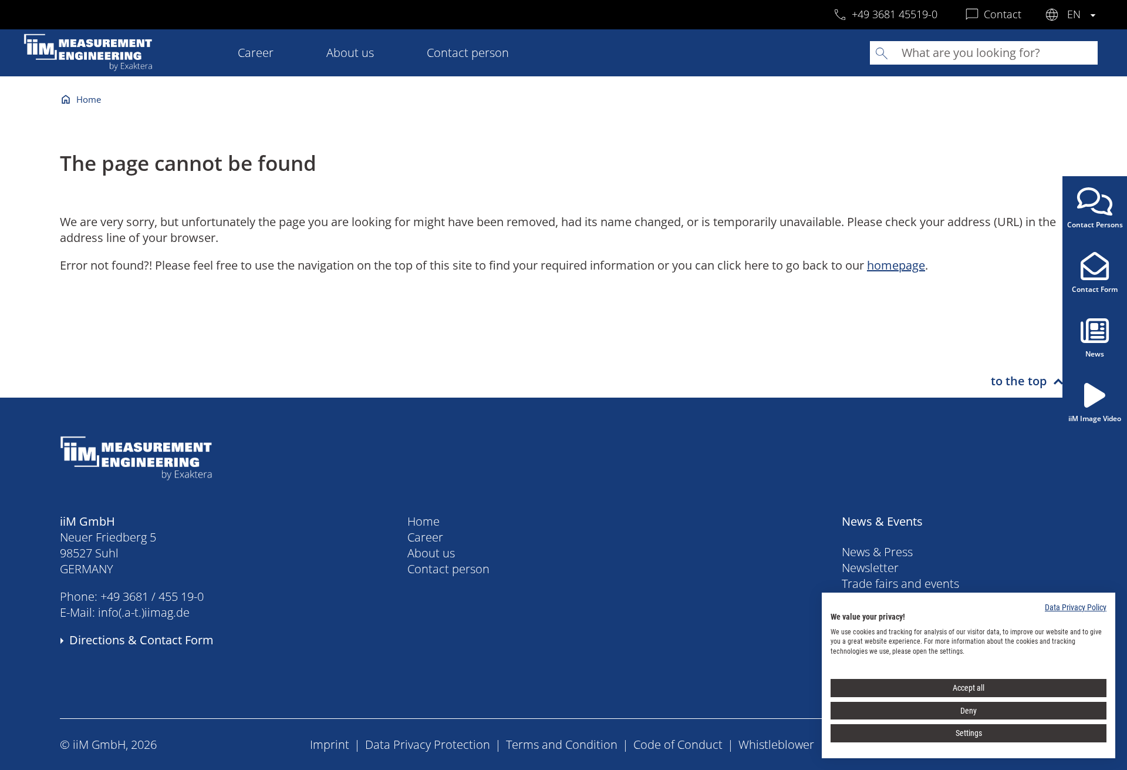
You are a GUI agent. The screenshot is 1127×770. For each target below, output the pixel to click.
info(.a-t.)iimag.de (144, 612)
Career (256, 52)
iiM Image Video (1094, 418)
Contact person (468, 52)
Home (88, 99)
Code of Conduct (678, 744)
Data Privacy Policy (1075, 607)
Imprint (329, 744)
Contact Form (1095, 289)
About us (350, 52)
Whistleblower (776, 744)
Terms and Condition (562, 744)
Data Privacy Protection (427, 744)
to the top (1019, 381)
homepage (896, 265)
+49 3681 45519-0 (894, 14)
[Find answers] (881, 53)
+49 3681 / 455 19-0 (152, 596)
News (1094, 354)
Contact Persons (1095, 225)
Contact (1002, 14)
